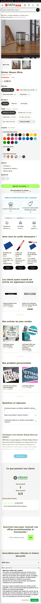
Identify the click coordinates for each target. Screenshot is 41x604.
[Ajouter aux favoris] (38, 22)
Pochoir (6, 166)
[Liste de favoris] (29, 5)
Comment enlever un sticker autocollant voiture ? (19, 421)
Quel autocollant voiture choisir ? (16, 415)
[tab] (17, 314)
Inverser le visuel (9, 168)
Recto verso (7, 171)
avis (8, 77)
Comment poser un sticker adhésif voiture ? (19, 409)
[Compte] (33, 5)
